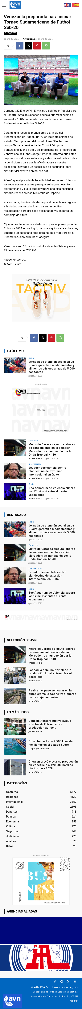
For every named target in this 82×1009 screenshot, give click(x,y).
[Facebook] (19, 45)
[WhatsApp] (46, 45)
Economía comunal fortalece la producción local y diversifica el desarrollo (50, 673)
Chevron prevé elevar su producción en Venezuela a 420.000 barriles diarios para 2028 (53, 765)
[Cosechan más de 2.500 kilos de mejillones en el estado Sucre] (15, 746)
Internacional (35, 464)
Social (31, 358)
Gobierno (34, 440)
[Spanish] (76, 4)
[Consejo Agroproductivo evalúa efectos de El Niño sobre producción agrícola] (15, 726)
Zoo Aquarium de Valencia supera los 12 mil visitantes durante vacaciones (52, 491)
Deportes (10, 33)
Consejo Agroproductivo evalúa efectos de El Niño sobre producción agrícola (50, 724)
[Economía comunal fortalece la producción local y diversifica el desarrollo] (15, 675)
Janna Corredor (35, 731)
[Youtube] (75, 981)
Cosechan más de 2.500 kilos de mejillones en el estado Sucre (51, 743)
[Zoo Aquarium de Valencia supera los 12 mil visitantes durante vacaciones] (15, 491)
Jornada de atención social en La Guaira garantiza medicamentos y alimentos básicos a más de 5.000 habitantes (51, 367)
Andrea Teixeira (35, 458)
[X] (28, 45)
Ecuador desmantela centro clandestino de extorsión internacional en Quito (47, 471)
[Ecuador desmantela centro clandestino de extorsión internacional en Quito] (15, 471)
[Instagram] (61, 981)
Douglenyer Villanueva (39, 748)
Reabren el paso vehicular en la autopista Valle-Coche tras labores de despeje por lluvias (52, 694)
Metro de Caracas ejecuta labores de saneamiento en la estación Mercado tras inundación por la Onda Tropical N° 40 (52, 449)
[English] (66, 4)
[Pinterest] (37, 45)
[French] (71, 4)
